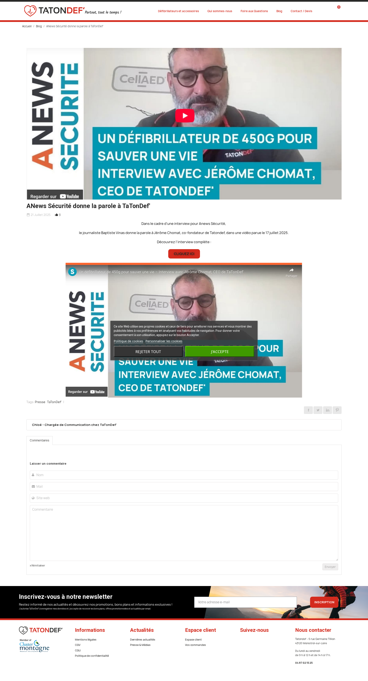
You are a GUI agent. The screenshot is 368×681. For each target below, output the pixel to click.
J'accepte (220, 351)
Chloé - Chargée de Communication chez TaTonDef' (74, 425)
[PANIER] (336, 11)
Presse (40, 402)
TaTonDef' (54, 402)
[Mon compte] (326, 11)
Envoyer (330, 567)
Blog (279, 11)
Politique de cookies (128, 341)
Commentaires (39, 440)
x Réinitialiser (37, 565)
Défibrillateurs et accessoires (178, 11)
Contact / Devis (301, 11)
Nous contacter (313, 630)
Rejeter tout (148, 351)
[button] (184, 254)
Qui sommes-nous (219, 11)
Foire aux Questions (254, 11)
